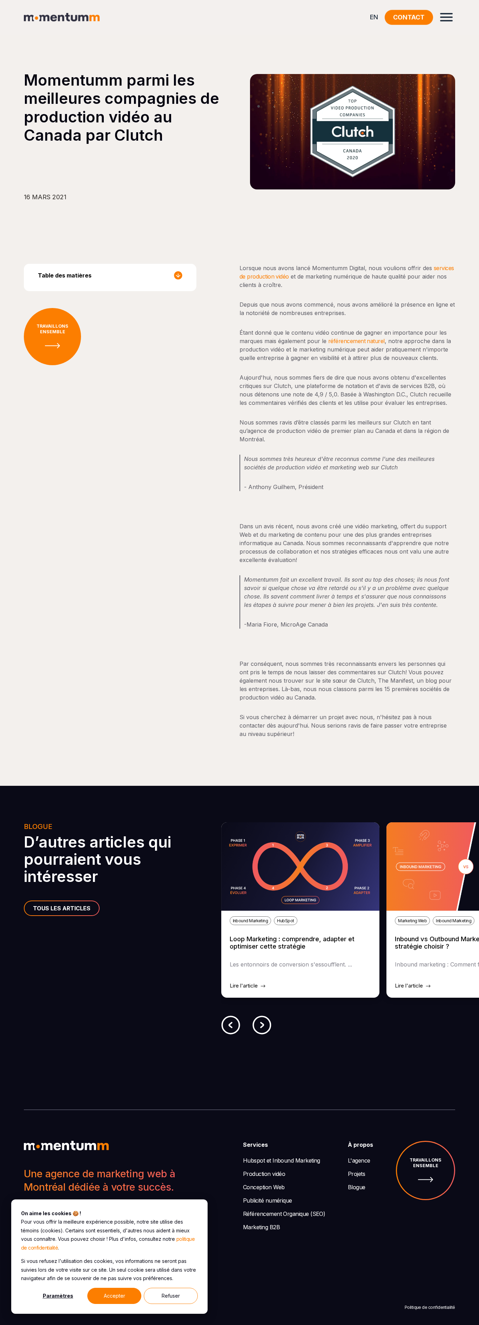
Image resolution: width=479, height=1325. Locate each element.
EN (374, 17)
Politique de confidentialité (430, 1307)
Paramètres (58, 1296)
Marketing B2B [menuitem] (261, 1227)
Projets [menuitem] (356, 1173)
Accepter (114, 1296)
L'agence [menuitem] (359, 1160)
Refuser (171, 1296)
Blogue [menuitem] (356, 1187)
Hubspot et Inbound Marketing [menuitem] (281, 1160)
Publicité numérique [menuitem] (267, 1200)
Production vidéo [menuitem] (264, 1173)
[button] (230, 1026)
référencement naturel (356, 340)
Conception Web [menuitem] (263, 1187)
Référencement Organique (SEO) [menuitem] (284, 1213)
